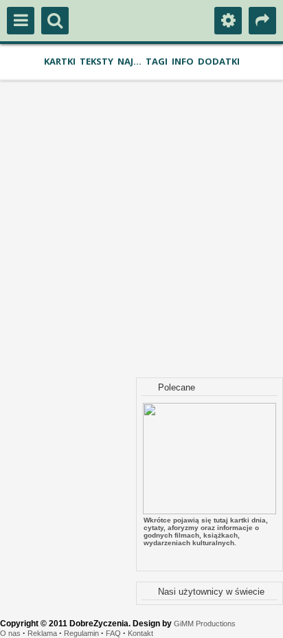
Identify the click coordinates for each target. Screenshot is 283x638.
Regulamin (81, 633)
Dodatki (219, 61)
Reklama (42, 633)
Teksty (96, 61)
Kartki (60, 61)
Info (183, 61)
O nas (10, 633)
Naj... (129, 61)
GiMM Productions (205, 623)
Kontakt (140, 633)
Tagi (157, 61)
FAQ (113, 633)
